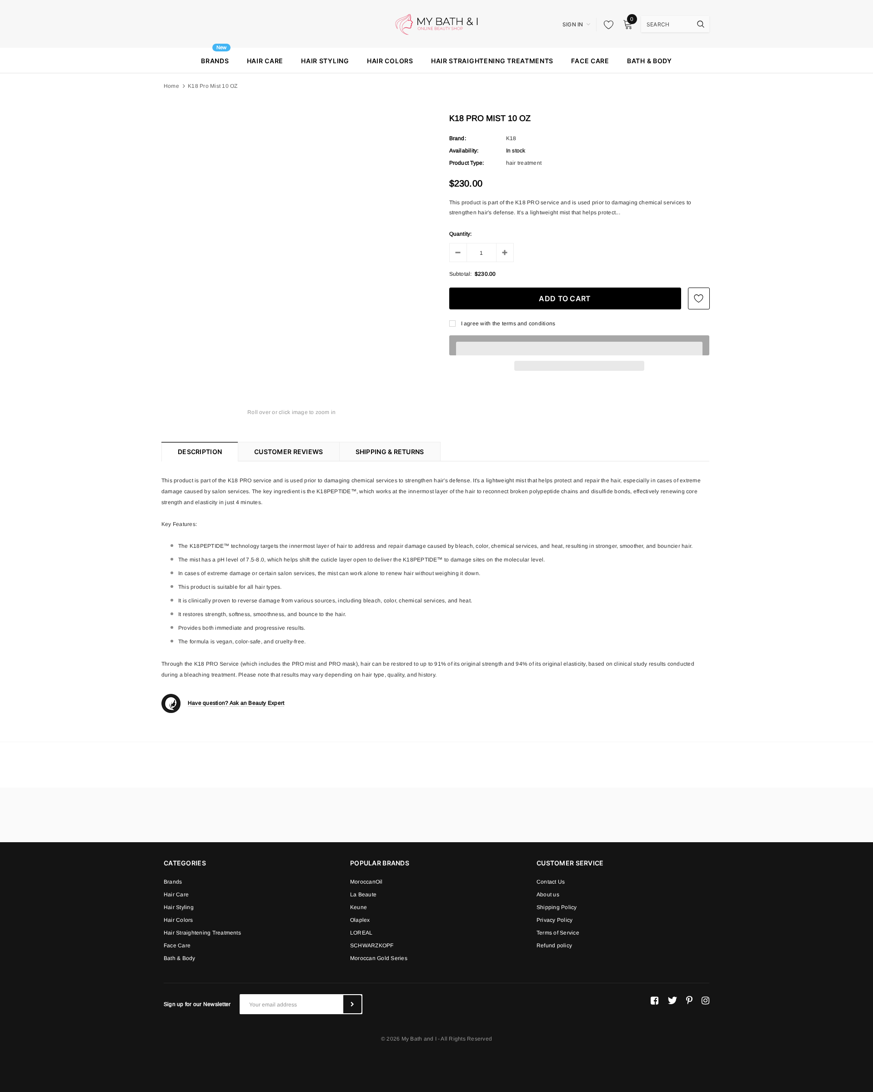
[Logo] (436, 23)
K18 (511, 138)
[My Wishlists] (606, 24)
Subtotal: (460, 274)
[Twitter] (672, 1000)
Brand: (457, 138)
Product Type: (466, 163)
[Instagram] (705, 1000)
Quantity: (460, 234)
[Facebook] (654, 1000)
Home (171, 86)
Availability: (464, 150)
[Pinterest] (689, 1000)
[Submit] (352, 1004)
